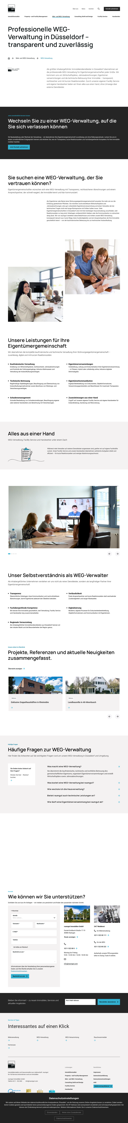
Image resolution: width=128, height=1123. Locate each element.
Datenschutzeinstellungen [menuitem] (102, 1079)
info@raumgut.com (71, 963)
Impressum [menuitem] (97, 1072)
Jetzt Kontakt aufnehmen (19, 147)
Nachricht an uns (20, 976)
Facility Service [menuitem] (102, 16)
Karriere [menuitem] (91, 9)
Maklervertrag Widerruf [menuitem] (101, 1086)
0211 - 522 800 (17, 1081)
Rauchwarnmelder (100, 1037)
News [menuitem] (83, 9)
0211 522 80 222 (100, 946)
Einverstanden (52, 1112)
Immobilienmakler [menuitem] (14, 16)
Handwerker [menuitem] (116, 16)
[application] (35, 694)
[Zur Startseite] (11, 9)
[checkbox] (12, 947)
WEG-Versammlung (72, 1037)
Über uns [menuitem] (75, 9)
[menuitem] (98, 9)
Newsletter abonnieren (108, 1002)
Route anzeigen (69, 937)
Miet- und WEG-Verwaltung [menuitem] (61, 16)
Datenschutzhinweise (64, 1118)
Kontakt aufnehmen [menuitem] (112, 9)
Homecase (12, 1045)
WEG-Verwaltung (42, 1037)
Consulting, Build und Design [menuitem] (83, 16)
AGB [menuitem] (95, 1082)
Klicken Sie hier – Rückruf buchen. (19, 776)
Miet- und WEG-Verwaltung (23, 58)
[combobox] (34, 918)
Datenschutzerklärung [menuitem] (101, 1075)
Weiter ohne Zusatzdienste (71, 1112)
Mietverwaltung (13, 1037)
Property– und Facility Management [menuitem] (35, 16)
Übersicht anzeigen (15, 669)
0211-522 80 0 (69, 948)
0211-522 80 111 (100, 935)
